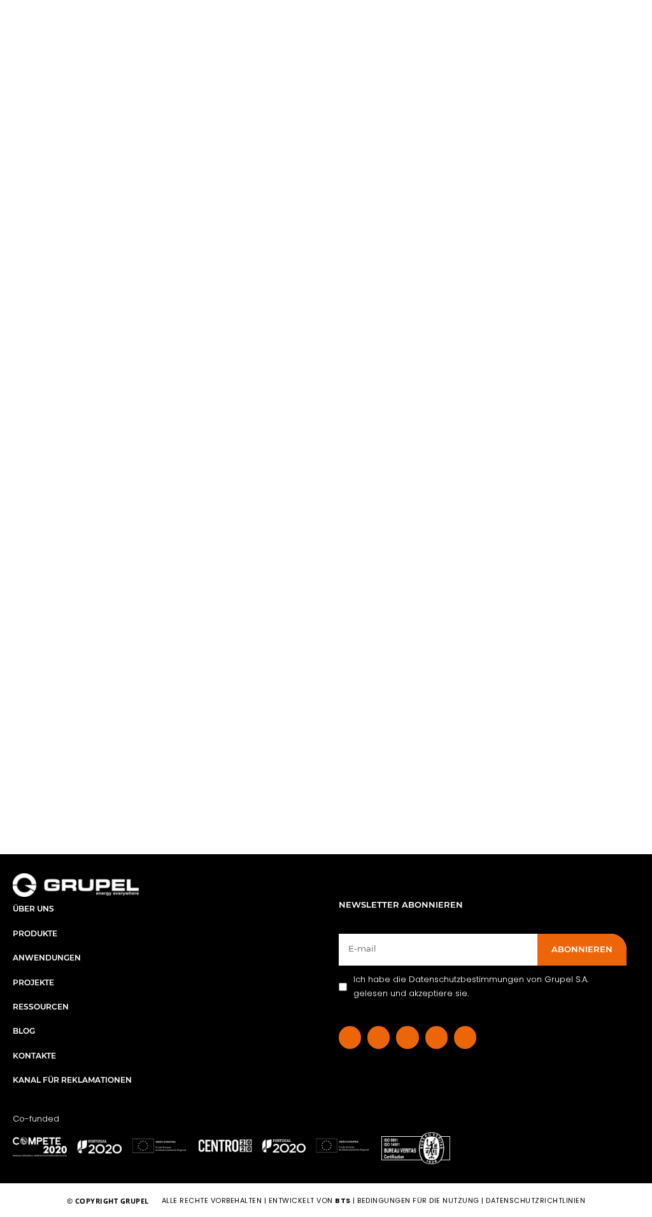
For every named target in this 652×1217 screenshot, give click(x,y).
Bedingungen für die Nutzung (418, 1200)
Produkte (35, 933)
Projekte (33, 982)
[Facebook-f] (350, 1037)
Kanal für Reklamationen (72, 1080)
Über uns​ (33, 908)
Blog (24, 1031)
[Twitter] (436, 1037)
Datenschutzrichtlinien (535, 1200)
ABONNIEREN (582, 949)
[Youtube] (465, 1037)
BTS (343, 1200)
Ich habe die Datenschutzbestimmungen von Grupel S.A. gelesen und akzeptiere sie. (470, 986)
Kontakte (34, 1055)
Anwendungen (47, 957)
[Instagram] (407, 1037)
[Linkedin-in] (378, 1037)
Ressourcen (41, 1006)
